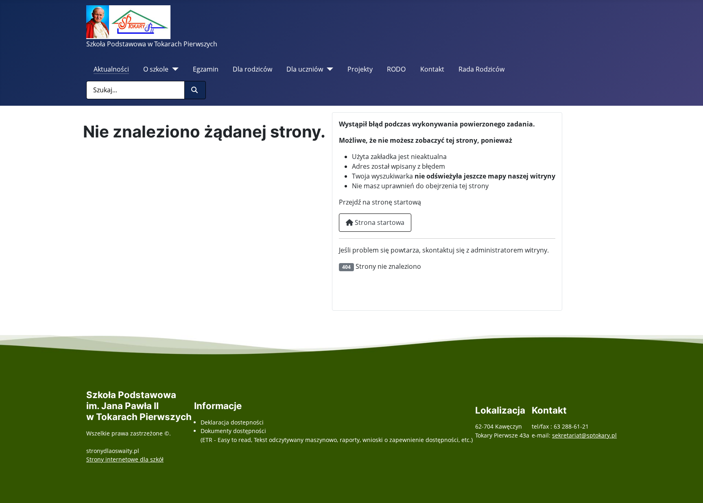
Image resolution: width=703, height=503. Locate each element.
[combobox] (135, 90)
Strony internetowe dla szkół (125, 459)
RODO (396, 69)
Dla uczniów (304, 69)
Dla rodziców (252, 69)
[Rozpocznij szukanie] (195, 90)
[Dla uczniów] (328, 69)
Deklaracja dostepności (232, 422)
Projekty (360, 69)
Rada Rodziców (481, 69)
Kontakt (432, 69)
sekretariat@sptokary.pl (584, 435)
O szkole (155, 69)
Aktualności (111, 69)
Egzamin (205, 69)
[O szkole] (173, 69)
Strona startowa (378, 222)
